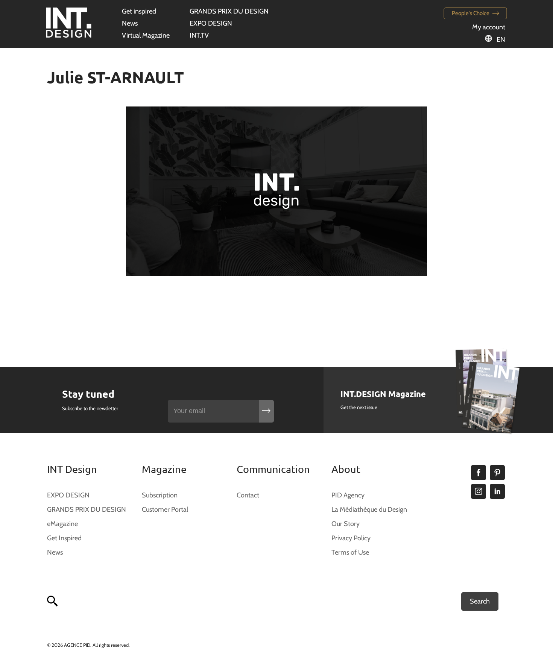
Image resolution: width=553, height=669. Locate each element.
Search (480, 601)
